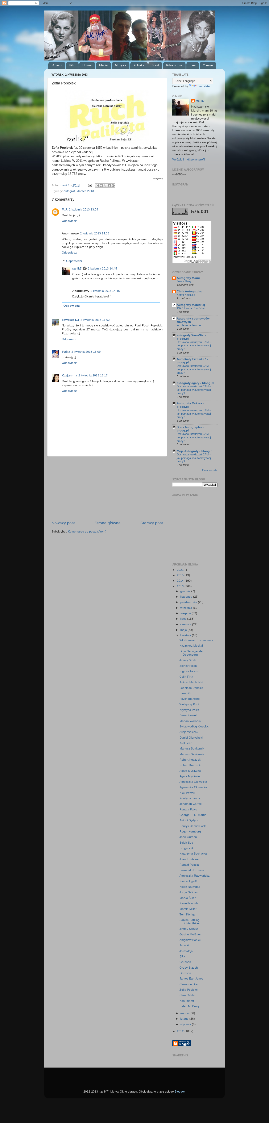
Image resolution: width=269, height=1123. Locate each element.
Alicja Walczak (188, 732)
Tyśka (66, 351)
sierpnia (186, 613)
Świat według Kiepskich (194, 726)
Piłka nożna (174, 65)
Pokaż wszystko (210, 470)
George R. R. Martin (192, 815)
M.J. (65, 209)
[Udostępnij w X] (105, 185)
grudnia (185, 591)
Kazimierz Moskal (191, 645)
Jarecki (184, 945)
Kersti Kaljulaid (186, 294)
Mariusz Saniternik (191, 748)
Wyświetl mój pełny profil (188, 159)
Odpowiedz (69, 220)
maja (184, 629)
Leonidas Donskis (191, 687)
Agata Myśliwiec (190, 770)
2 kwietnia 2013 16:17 (93, 375)
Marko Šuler (187, 897)
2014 (181, 580)
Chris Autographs (189, 291)
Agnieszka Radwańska (194, 875)
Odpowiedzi (74, 261)
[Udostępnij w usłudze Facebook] (109, 185)
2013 (181, 586)
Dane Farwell (188, 715)
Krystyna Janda (189, 798)
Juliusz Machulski (191, 682)
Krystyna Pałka (189, 709)
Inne (192, 65)
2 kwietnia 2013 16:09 (86, 351)
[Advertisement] (107, 488)
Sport (155, 65)
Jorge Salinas (188, 892)
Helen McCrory (189, 1006)
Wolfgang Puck (189, 704)
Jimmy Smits (187, 660)
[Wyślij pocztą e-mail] (97, 185)
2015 (181, 575)
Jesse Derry (184, 281)
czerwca (186, 624)
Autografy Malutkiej (191, 304)
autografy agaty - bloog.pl (195, 383)
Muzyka (120, 65)
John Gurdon (188, 837)
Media (103, 65)
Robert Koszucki (190, 759)
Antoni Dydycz (188, 820)
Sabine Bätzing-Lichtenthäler (189, 921)
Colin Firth (186, 676)
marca (185, 1013)
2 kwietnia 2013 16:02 (95, 319)
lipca (183, 618)
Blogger (180, 1091)
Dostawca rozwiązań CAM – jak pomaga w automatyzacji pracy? (194, 346)
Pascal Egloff (188, 881)
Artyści (57, 65)
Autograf (69, 191)
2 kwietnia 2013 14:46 (105, 290)
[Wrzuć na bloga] (101, 185)
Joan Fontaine (189, 859)
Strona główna (108, 523)
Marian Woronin (190, 721)
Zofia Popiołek (188, 989)
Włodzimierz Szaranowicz (196, 640)
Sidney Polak (188, 665)
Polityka (138, 65)
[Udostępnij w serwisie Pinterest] (113, 185)
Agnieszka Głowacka (193, 781)
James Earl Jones (191, 978)
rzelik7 (77, 268)
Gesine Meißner (190, 934)
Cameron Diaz (189, 984)
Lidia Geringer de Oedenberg (191, 653)
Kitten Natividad (189, 886)
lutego (184, 1018)
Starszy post (151, 523)
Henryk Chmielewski (192, 826)
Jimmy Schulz (188, 928)
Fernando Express (191, 870)
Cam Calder (187, 995)
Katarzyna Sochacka (193, 853)
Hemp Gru (186, 693)
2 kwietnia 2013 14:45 (102, 268)
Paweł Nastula (188, 903)
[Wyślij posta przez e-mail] (90, 185)
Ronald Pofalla (189, 864)
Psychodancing (189, 698)
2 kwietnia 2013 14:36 (94, 233)
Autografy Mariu (188, 278)
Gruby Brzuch (188, 967)
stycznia (186, 1024)
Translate (203, 86)
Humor (87, 65)
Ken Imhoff (186, 1000)
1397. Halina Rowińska (190, 308)
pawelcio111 (70, 319)
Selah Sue (186, 842)
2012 (181, 1031)
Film (72, 65)
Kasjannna (69, 375)
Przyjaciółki (186, 848)
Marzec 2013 (85, 191)
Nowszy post (63, 523)
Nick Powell (187, 792)
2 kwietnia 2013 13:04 (83, 209)
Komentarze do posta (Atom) (87, 531)
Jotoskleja (186, 951)
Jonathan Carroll (190, 803)
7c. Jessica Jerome (189, 325)
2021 (181, 569)
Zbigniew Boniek (190, 940)
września (186, 607)
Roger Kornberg (190, 831)
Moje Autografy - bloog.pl (195, 451)
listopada (186, 596)
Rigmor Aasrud (189, 671)
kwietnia (186, 635)
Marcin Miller (187, 908)
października (189, 602)
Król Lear (185, 743)
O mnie (208, 65)
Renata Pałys (188, 809)
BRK (182, 956)
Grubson (185, 962)
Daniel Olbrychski (191, 737)
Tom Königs (187, 914)
